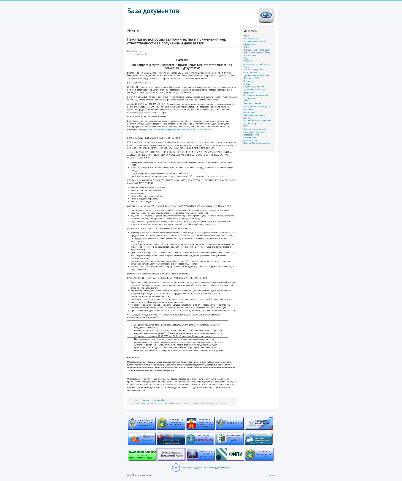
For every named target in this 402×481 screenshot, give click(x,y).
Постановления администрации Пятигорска (256, 74)
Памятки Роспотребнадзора (256, 143)
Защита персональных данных (254, 116)
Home (246, 35)
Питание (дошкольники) (254, 129)
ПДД (245, 58)
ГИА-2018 (247, 61)
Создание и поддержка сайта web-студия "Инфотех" (206, 467)
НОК (245, 126)
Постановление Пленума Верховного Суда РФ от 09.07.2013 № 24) (181, 129)
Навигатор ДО (250, 140)
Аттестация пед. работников (256, 64)
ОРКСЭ (246, 83)
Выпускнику (249, 92)
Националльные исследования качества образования (254, 41)
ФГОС (246, 66)
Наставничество (251, 134)
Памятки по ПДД (251, 78)
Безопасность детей (253, 131)
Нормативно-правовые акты (256, 52)
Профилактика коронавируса (257, 120)
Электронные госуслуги (254, 89)
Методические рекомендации (257, 106)
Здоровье (248, 109)
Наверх (271, 474)
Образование (249, 137)
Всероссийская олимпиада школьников (256, 96)
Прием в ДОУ (249, 55)
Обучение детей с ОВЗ (254, 86)
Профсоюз (248, 81)
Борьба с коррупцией (253, 69)
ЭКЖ (245, 100)
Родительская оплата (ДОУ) (256, 49)
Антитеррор (248, 112)
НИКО (246, 47)
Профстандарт (250, 123)
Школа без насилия (252, 103)
